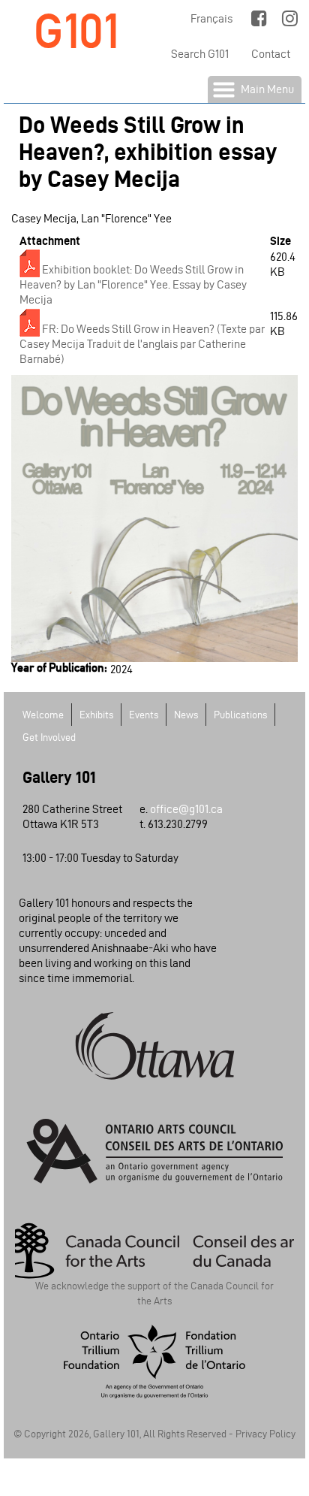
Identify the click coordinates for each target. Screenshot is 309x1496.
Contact (270, 53)
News (186, 715)
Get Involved (49, 737)
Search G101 (200, 53)
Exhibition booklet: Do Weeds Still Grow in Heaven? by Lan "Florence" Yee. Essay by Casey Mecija (133, 284)
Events (143, 715)
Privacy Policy (266, 1434)
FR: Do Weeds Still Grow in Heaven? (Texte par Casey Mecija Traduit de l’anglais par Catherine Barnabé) (142, 343)
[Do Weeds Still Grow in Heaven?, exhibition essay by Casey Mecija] (154, 654)
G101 (76, 31)
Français (211, 18)
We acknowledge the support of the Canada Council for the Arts (154, 1290)
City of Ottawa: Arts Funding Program (154, 1046)
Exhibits (96, 715)
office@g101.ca (186, 808)
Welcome (43, 715)
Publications (240, 715)
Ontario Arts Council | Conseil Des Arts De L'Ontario (154, 1151)
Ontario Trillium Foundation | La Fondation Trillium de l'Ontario (154, 1361)
